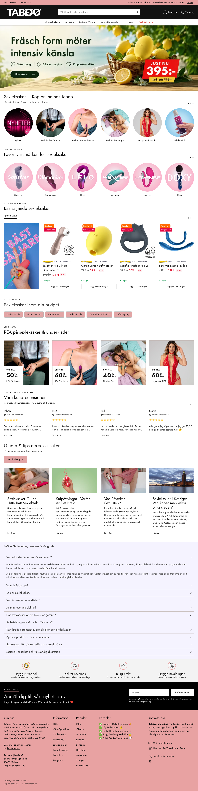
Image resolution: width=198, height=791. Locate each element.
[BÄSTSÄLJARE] (10, 283)
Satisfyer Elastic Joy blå (173, 266)
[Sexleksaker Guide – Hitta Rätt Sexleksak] (26, 480)
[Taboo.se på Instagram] (150, 762)
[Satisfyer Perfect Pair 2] (137, 240)
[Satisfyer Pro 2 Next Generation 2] (60, 240)
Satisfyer (80, 760)
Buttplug (80, 739)
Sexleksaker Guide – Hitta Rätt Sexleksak (23, 501)
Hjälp (55, 724)
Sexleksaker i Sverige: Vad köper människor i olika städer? (170, 503)
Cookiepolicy (59, 734)
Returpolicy (58, 739)
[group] (56, 262)
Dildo (78, 724)
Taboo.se (25, 780)
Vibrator (80, 729)
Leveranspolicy (60, 744)
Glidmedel (81, 734)
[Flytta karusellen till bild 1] (188, 103)
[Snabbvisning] (74, 227)
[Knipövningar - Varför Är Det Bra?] (74, 480)
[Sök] (137, 12)
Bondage (80, 744)
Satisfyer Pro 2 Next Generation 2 (55, 268)
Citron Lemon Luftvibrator (97, 266)
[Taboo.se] (24, 12)
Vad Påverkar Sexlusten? (114, 501)
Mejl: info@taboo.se (162, 743)
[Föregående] (5, 125)
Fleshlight (80, 750)
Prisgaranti (58, 760)
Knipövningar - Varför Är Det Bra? (73, 501)
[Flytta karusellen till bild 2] (190, 103)
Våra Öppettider (61, 729)
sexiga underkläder (41, 568)
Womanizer (81, 755)
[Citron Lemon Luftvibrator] (99, 240)
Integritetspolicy (60, 750)
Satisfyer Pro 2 (83, 765)
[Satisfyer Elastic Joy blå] (176, 240)
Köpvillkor (58, 755)
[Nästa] (193, 125)
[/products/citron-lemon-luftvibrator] (99, 58)
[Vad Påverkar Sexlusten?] (123, 480)
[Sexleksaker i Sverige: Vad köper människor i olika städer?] (171, 480)
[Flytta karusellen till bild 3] (193, 103)
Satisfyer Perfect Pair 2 (134, 266)
